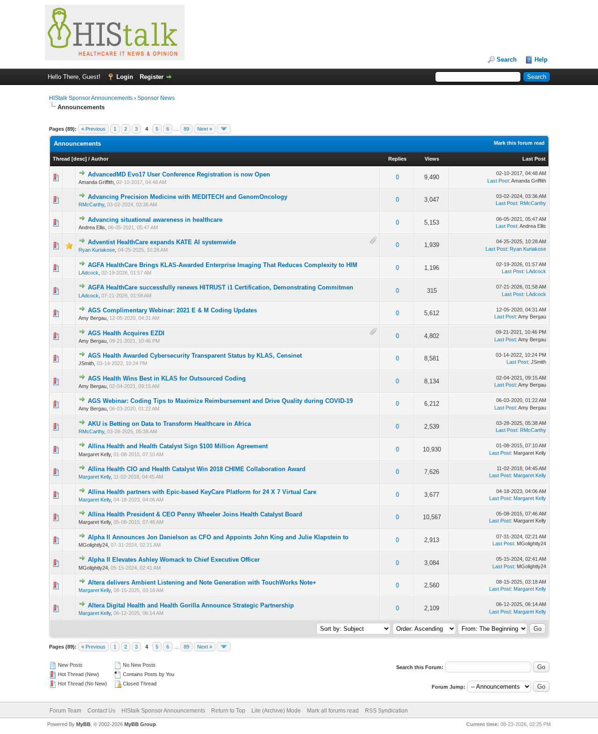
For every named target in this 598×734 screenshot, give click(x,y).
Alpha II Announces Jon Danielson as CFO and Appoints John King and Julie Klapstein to (218, 537)
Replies (397, 159)
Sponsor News (156, 98)
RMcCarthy (91, 204)
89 (186, 129)
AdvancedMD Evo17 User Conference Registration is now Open (179, 174)
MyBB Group (140, 724)
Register (152, 76)
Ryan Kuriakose (96, 250)
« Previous (93, 129)
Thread (61, 159)
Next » (204, 129)
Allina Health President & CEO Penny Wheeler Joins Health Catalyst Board (195, 514)
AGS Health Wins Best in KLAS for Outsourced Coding (167, 378)
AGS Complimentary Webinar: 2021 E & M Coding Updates (172, 310)
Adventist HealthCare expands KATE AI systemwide (162, 242)
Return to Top (228, 710)
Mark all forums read (333, 710)
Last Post (534, 159)
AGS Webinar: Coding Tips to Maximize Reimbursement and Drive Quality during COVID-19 (220, 400)
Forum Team (65, 710)
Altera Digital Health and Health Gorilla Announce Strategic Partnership (191, 605)
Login (124, 76)
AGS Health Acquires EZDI (126, 333)
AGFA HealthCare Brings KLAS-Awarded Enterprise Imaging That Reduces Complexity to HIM (222, 264)
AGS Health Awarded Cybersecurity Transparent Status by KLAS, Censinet (195, 355)
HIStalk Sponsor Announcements (91, 98)
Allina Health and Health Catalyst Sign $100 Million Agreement (178, 446)
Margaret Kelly (94, 477)
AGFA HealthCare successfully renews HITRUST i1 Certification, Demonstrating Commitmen (220, 287)
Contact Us (101, 710)
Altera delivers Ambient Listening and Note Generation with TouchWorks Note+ (202, 582)
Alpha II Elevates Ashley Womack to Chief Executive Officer (174, 559)
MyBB (83, 724)
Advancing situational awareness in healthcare (155, 219)
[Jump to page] (224, 129)
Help (541, 59)
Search (507, 59)
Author (99, 159)
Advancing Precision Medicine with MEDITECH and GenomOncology (187, 196)
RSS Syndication (386, 710)
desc (79, 159)
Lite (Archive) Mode (276, 710)
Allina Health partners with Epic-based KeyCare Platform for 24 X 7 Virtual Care (202, 491)
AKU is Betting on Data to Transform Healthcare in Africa (169, 423)
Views (432, 159)
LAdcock (88, 272)
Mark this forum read (519, 143)
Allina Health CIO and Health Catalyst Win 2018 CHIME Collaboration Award (197, 469)
